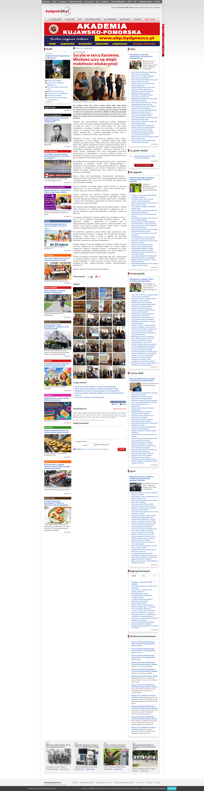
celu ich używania (63, 788)
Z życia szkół (89, 1)
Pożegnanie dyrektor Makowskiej (141, 595)
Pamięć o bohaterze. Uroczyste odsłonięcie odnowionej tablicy (115, 746)
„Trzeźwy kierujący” (137, 597)
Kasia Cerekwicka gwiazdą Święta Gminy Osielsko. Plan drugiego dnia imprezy (143, 643)
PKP (129, 1)
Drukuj (124, 404)
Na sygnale (63, 1)
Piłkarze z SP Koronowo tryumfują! (142, 605)
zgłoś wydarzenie (143, 165)
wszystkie (49, 101)
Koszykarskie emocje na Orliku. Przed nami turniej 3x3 (145, 157)
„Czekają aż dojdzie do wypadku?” (142, 599)
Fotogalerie (70, 19)
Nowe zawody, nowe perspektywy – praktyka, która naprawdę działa (56, 327)
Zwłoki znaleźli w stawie (138, 603)
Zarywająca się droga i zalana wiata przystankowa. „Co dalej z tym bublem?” (56, 156)
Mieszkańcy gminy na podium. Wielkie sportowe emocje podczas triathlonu (142, 478)
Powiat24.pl (58, 11)
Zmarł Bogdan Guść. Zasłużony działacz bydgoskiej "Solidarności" (56, 120)
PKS (135, 1)
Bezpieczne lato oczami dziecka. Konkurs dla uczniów (57, 399)
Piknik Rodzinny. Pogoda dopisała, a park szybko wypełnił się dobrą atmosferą (57, 467)
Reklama (150, 782)
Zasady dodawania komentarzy (124, 782)
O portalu (75, 782)
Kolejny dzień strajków (54, 80)
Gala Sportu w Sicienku (54, 95)
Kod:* (85, 445)
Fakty (54, 1)
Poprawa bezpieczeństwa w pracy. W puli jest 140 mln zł (55, 225)
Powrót (115, 404)
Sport (97, 1)
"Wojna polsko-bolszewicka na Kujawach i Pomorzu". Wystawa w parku (144, 747)
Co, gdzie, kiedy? (55, 19)
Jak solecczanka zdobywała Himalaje (142, 622)
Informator (46, 1)
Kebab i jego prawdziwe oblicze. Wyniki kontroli (144, 679)
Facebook (138, 19)
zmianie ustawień (75, 788)
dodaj (121, 449)
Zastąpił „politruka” (137, 591)
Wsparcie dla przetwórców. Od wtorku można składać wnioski (56, 431)
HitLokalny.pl (125, 19)
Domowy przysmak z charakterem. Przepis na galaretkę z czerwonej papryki (56, 503)
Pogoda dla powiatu (145, 1)
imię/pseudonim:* (81, 441)
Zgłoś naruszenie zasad (119, 409)
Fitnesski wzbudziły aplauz (139, 601)
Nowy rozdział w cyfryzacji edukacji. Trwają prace (54, 292)
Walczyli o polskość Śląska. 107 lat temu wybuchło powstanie (58, 746)
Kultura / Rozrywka (75, 1)
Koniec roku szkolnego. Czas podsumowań (89, 397)
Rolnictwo (105, 1)
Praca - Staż (140, 782)
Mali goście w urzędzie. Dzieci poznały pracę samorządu (141, 280)
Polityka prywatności (87, 782)
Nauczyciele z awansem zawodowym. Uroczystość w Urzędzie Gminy (141, 56)
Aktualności (78, 48)
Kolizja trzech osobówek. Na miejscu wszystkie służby (144, 699)
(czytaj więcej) (64, 769)
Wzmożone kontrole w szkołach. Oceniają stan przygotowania (95, 387)
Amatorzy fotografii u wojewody (141, 624)
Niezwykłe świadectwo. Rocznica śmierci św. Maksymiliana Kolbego (87, 746)
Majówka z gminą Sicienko (55, 91)
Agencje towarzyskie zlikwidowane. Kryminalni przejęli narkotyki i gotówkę (144, 664)
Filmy (80, 19)
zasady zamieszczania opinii (91, 449)
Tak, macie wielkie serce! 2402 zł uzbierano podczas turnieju (57, 259)
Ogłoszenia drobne (93, 19)
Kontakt (157, 1)
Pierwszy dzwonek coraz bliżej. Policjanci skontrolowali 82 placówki (142, 180)
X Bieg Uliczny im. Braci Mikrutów (57, 93)
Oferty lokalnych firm (118, 1)
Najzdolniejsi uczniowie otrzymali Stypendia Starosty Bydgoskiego (97, 391)
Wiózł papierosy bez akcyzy (140, 593)
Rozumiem (171, 788)
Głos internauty (110, 19)
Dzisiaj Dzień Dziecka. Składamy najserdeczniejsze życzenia (57, 365)
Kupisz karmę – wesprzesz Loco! (141, 589)
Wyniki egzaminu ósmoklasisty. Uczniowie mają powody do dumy (96, 389)
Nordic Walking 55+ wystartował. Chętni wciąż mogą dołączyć (57, 191)
